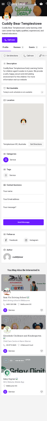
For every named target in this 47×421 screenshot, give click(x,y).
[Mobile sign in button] (35, 3)
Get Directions (36, 144)
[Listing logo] (6, 16)
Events (33, 47)
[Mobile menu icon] (3, 3)
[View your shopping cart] (41, 3)
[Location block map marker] (23, 121)
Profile (5, 47)
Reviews (18, 47)
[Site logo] (16, 3)
